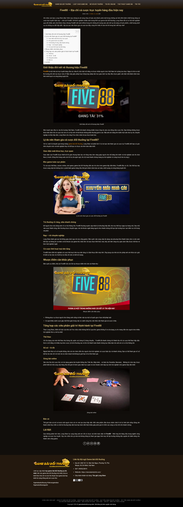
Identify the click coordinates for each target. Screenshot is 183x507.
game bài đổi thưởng (76, 144)
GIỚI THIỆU (99, 501)
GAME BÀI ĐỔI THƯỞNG (63, 4)
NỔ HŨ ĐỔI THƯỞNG (96, 4)
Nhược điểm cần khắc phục (54, 49)
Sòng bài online (53, 58)
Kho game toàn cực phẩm (56, 40)
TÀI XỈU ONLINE (110, 4)
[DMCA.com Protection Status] (78, 480)
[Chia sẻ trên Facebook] (84, 443)
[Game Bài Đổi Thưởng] (42, 4)
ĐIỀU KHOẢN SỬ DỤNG (88, 501)
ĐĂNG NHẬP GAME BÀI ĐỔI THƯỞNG (88, 500)
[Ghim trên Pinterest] (95, 443)
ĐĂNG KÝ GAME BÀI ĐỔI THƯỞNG (66, 500)
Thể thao (51, 53)
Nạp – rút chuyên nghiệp (55, 45)
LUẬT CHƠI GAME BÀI (80, 4)
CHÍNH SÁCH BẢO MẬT (48, 500)
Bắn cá (51, 60)
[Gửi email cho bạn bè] (91, 443)
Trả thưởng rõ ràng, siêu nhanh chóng (59, 42)
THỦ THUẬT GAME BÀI (125, 4)
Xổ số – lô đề (52, 55)
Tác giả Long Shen (99, 475)
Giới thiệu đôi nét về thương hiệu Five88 (58, 34)
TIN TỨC (138, 4)
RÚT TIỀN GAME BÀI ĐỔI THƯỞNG (130, 500)
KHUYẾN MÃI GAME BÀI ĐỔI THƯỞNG (70, 501)
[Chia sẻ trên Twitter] (88, 443)
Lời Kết (48, 62)
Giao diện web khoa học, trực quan (58, 38)
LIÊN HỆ (106, 501)
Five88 (45, 71)
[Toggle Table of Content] (76, 31)
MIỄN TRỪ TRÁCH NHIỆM (117, 501)
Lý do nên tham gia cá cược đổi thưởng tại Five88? (61, 36)
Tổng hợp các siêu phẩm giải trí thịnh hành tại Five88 (62, 51)
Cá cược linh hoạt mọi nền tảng (57, 47)
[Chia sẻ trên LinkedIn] (98, 443)
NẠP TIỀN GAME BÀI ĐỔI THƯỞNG (110, 500)
